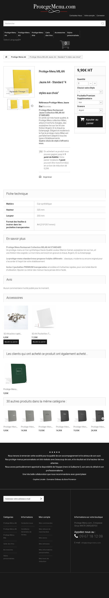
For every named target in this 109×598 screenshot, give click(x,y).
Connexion (101, 15)
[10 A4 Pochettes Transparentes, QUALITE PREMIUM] (44, 317)
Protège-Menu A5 (10, 529)
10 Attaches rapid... (12, 333)
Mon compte (44, 517)
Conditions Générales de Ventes (26, 532)
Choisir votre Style (86, 88)
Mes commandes (45, 523)
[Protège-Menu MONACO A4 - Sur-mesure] (98, 416)
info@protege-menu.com (91, 543)
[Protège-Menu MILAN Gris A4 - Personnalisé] (28, 416)
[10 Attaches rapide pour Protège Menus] (16, 317)
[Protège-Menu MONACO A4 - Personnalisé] (80, 416)
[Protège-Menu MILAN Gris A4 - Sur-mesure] (45, 416)
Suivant (32, 105)
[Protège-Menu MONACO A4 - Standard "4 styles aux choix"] (63, 416)
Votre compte (89, 15)
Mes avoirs (43, 538)
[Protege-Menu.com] (54, 8)
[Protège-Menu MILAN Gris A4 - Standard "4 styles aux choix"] (10, 416)
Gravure (81, 106)
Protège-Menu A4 (18, 57)
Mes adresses (44, 544)
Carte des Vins (8, 544)
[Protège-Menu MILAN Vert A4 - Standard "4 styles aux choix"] (16, 373)
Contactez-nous (75, 15)
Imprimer (47, 177)
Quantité (81, 79)
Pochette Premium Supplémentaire (86, 97)
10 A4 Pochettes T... (41, 333)
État (41, 106)
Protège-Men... (10, 426)
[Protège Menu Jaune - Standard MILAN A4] (12, 104)
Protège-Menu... (10, 389)
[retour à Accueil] (6, 57)
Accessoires (8, 550)
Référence (44, 102)
